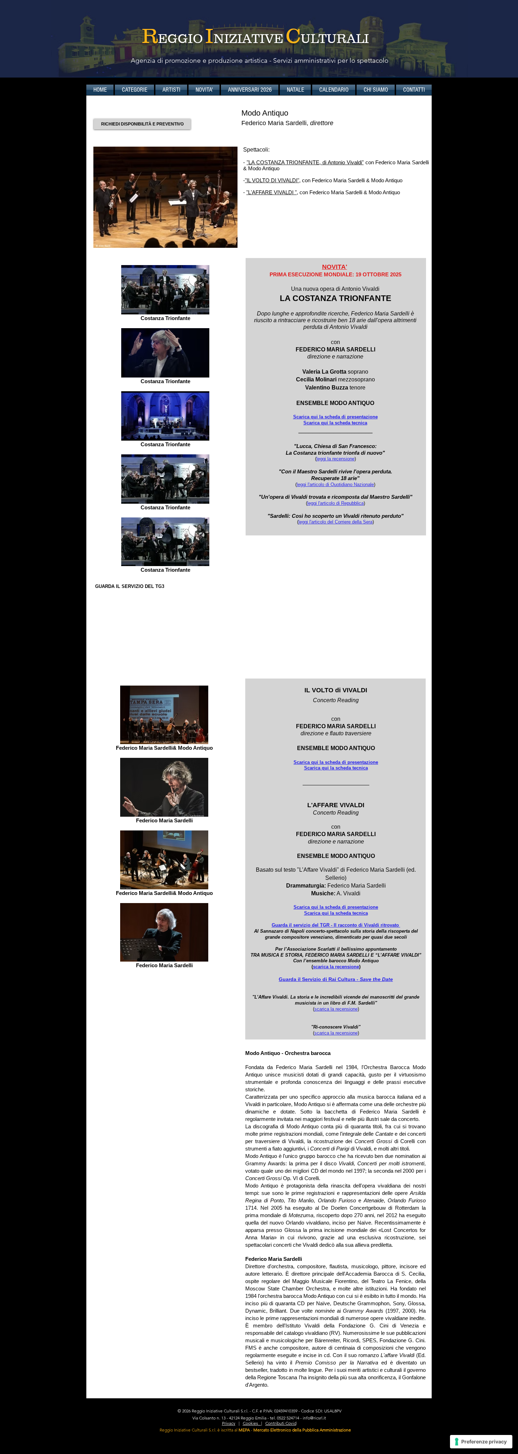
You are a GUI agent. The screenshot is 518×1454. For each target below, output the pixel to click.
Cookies (252, 1423)
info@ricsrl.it (314, 1418)
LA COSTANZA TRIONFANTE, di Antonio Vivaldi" (305, 162)
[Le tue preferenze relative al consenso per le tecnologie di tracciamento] (481, 1441)
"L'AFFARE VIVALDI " (271, 192)
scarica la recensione (336, 966)
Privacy (228, 1423)
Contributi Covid (280, 1423)
